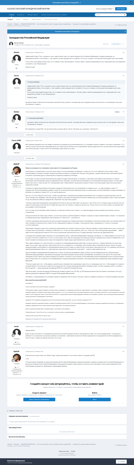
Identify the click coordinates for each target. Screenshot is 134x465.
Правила (25, 19)
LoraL (16, 326)
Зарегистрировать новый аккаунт (39, 399)
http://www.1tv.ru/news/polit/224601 (36, 280)
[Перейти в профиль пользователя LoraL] (17, 333)
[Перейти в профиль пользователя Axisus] (11, 44)
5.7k (17, 180)
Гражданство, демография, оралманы (37, 45)
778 (17, 342)
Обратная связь (64, 451)
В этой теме (117, 14)
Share (106, 44)
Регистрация (121, 8)
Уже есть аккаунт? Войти (104, 9)
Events (18, 19)
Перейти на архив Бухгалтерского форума (53, 14)
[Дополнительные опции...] (123, 52)
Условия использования (25, 462)
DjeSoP (16, 164)
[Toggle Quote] (28, 82)
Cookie (73, 451)
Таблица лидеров (32, 14)
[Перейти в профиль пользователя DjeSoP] (17, 170)
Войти (95, 399)
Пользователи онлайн (50, 19)
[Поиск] (125, 14)
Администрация (36, 19)
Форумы (10, 19)
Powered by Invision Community (67, 455)
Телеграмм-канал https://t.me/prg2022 (65, 2)
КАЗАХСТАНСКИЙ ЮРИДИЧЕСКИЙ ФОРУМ (28, 9)
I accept (122, 461)
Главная (11, 14)
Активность (20, 14)
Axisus (21, 43)
